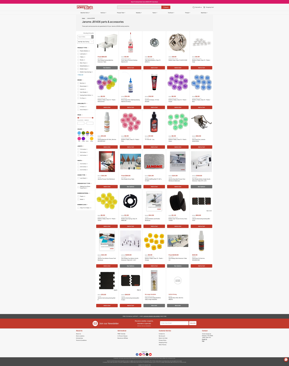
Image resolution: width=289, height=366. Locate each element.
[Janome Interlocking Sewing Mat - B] (106, 288)
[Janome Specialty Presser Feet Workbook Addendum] (177, 169)
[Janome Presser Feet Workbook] (106, 169)
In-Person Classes (122, 336)
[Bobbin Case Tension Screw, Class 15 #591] (177, 209)
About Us (78, 333)
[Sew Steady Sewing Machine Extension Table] (106, 50)
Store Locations (80, 336)
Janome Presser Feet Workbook (106, 179)
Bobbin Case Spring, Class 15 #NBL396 (129, 219)
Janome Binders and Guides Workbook (152, 219)
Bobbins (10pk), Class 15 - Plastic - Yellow (107, 219)
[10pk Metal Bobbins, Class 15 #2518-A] (154, 50)
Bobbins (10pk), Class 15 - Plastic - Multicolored (107, 100)
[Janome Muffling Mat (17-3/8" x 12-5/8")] (154, 169)
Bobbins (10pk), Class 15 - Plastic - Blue (201, 100)
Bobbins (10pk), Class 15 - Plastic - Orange (154, 259)
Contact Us (162, 333)
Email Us (204, 339)
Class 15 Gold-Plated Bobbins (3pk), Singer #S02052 (153, 298)
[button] (208, 7)
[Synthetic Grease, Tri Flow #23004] (154, 90)
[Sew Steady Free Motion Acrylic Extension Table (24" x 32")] (130, 248)
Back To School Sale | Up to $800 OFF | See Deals (144, 2)
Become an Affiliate (123, 338)
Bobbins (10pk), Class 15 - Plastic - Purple (178, 100)
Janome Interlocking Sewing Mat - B (107, 298)
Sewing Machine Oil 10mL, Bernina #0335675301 (107, 140)
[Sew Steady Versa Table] (130, 169)
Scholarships (79, 338)
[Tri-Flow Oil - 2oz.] (154, 129)
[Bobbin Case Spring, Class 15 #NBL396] (130, 209)
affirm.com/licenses (157, 362)
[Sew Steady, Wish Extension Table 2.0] (177, 248)
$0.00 (81, 120)
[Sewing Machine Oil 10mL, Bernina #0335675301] (106, 129)
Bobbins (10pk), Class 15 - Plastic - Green (178, 140)
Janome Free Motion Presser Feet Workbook (107, 259)
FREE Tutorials (121, 333)
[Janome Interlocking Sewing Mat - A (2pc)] (130, 288)
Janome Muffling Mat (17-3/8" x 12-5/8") (153, 179)
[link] (83, 51)
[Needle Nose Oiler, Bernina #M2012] (177, 288)
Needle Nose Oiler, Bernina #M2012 (176, 298)
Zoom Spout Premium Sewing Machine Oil (129, 61)
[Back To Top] (286, 363)
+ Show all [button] (80, 75)
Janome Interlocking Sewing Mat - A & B (201, 219)
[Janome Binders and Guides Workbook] (154, 209)
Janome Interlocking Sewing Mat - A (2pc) (130, 298)
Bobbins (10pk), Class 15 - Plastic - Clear (201, 61)
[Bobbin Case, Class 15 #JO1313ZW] (177, 50)
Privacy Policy (162, 340)
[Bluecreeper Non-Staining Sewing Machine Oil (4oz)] (130, 90)
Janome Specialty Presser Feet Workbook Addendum (177, 179)
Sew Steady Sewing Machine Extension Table (105, 61)
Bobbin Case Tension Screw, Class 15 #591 (178, 219)
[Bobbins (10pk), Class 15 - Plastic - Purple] (177, 90)
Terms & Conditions (81, 340)
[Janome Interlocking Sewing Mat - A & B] (201, 209)
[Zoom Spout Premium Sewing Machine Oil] (130, 50)
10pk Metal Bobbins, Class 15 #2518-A (152, 61)
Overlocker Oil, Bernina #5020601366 (198, 259)
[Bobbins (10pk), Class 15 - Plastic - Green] (177, 129)
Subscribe (193, 323)
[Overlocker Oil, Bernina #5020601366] (201, 248)
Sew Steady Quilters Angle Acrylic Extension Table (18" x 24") (201, 179)
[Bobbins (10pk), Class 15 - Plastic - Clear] (201, 50)
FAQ (203, 341)
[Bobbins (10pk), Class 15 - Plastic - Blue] (201, 90)
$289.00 (87, 120)
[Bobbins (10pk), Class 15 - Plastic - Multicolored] (106, 90)
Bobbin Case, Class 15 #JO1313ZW (178, 60)
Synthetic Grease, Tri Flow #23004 (152, 100)
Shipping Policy (163, 342)
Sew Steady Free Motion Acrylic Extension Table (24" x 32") (129, 259)
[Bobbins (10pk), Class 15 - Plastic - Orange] (154, 248)
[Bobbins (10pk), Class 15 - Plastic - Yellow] (106, 209)
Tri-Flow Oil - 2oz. (150, 139)
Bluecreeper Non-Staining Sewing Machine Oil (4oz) (130, 100)
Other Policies (162, 344)
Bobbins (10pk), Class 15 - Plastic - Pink (130, 140)
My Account (162, 336)
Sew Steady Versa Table (127, 179)
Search (166, 7)
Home (83, 18)
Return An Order (163, 338)
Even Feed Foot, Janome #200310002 (198, 140)
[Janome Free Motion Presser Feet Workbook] (106, 248)
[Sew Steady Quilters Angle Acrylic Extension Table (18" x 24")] (201, 169)
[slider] (78, 117)
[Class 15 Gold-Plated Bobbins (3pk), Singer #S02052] (154, 288)
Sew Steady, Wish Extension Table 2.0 (178, 259)
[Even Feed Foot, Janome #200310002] (201, 129)
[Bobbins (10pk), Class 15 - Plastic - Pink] (130, 129)
